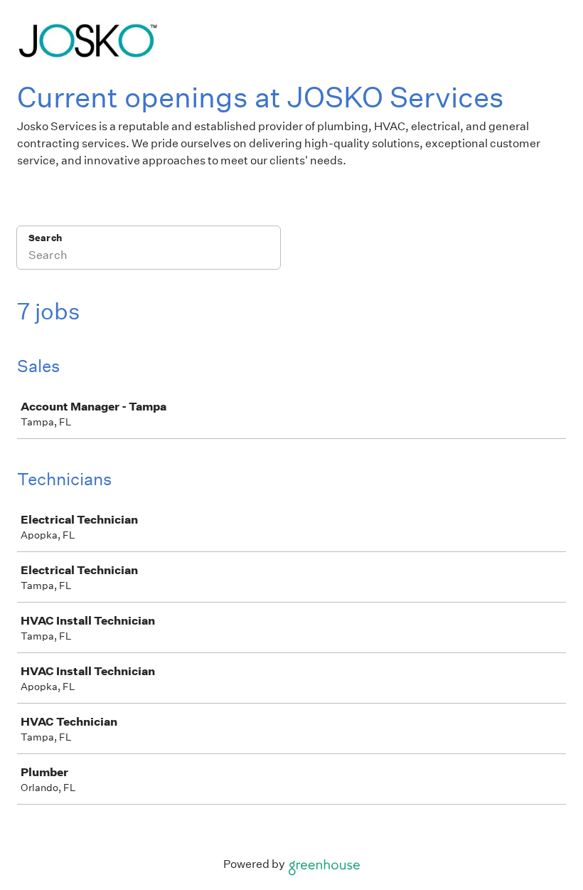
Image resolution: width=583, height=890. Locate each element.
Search (45, 238)
